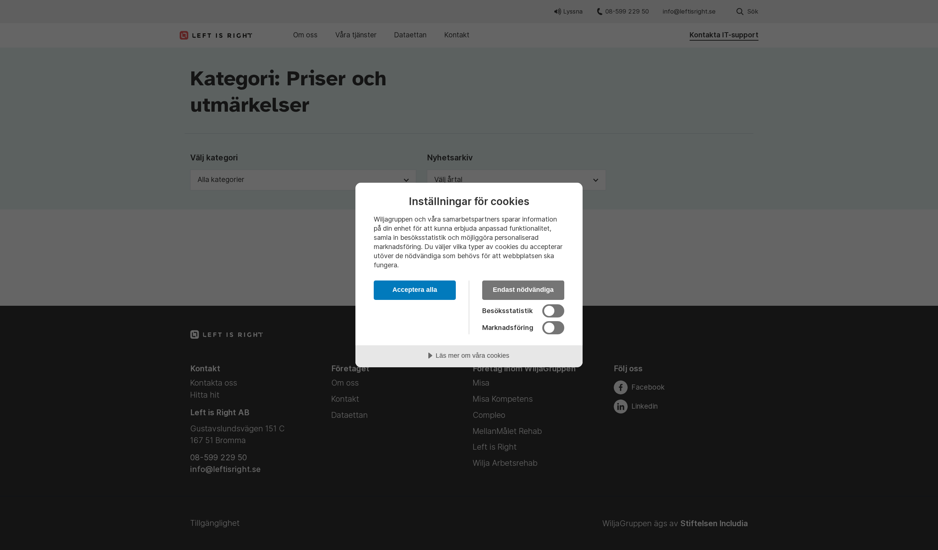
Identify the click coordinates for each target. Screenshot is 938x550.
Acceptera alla (414, 289)
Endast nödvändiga (523, 289)
